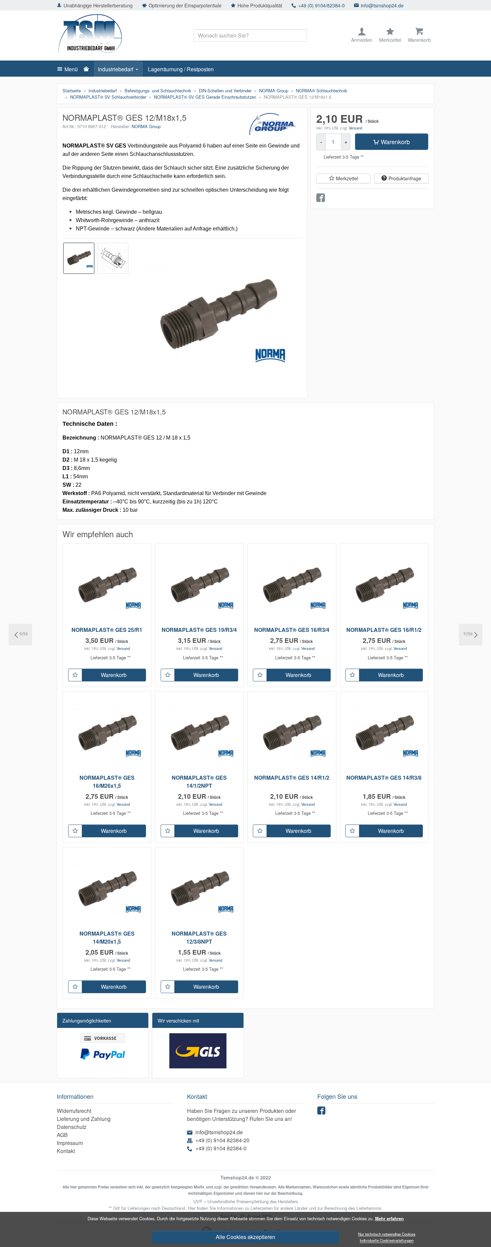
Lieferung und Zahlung (84, 1119)
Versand (355, 127)
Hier (191, 1208)
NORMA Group (146, 126)
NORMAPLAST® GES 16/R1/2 (384, 630)
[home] (88, 69)
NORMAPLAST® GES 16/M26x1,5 (107, 781)
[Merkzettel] (75, 675)
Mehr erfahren (389, 1219)
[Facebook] (322, 1112)
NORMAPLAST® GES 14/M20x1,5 (107, 937)
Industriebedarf (115, 69)
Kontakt (66, 1151)
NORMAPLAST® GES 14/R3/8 (384, 777)
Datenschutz (72, 1127)
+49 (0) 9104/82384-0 (321, 5)
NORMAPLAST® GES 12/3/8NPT (199, 937)
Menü (71, 69)
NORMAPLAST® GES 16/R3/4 (291, 630)
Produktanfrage (404, 178)
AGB (62, 1135)
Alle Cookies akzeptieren (245, 1237)
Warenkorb (395, 141)
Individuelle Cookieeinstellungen (387, 1240)
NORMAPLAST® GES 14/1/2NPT (199, 781)
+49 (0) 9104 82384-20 (222, 1140)
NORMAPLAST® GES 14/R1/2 (291, 777)
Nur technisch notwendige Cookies (387, 1234)
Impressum (70, 1143)
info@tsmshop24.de (382, 5)
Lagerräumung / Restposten (181, 69)
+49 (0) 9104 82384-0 (221, 1148)
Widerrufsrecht (74, 1111)
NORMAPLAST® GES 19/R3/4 (199, 630)
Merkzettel (347, 178)
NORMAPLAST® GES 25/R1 (106, 630)
